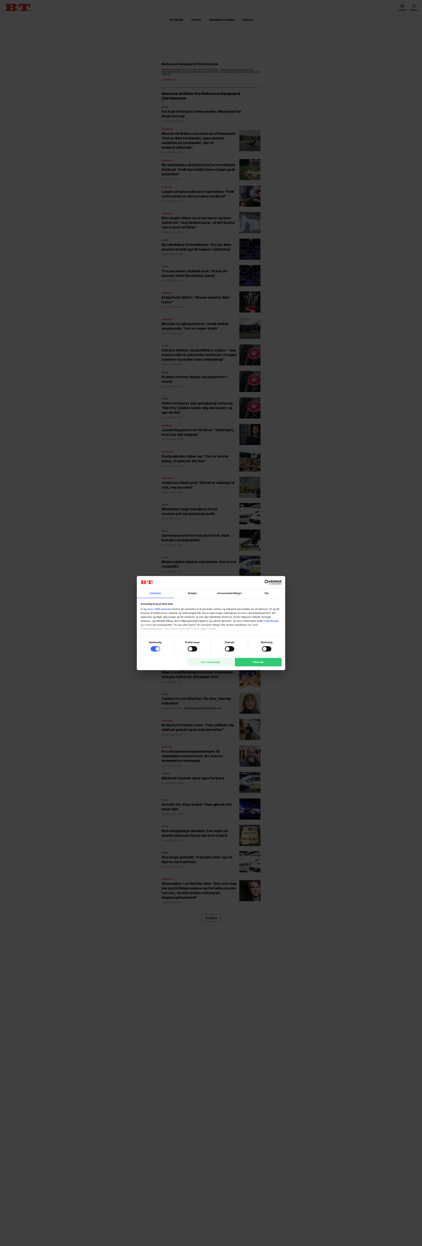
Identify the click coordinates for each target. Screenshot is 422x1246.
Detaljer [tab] (192, 593)
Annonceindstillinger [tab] (229, 593)
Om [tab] (267, 593)
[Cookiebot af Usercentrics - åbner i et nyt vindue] (267, 582)
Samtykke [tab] (155, 593)
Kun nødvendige (210, 662)
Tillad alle (258, 662)
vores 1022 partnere (159, 609)
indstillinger (271, 621)
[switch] (192, 648)
